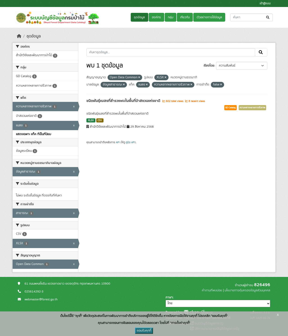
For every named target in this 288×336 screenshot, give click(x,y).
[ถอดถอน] (139, 77)
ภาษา (169, 297)
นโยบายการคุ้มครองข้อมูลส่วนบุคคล (247, 290)
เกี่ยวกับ (185, 17)
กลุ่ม (170, 17)
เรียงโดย (209, 65)
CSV (100, 120)
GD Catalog (230, 107)
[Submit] (268, 17)
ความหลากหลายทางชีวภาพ (252, 107)
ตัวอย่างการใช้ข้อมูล (209, 17)
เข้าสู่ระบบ (265, 3)
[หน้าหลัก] (19, 36)
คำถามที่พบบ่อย (212, 290)
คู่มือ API (130, 142)
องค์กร (156, 17)
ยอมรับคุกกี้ (144, 330)
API (118, 142)
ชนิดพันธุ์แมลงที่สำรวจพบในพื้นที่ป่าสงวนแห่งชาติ (123, 101)
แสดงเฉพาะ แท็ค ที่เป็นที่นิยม (33, 134)
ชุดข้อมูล (139, 17)
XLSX (91, 120)
